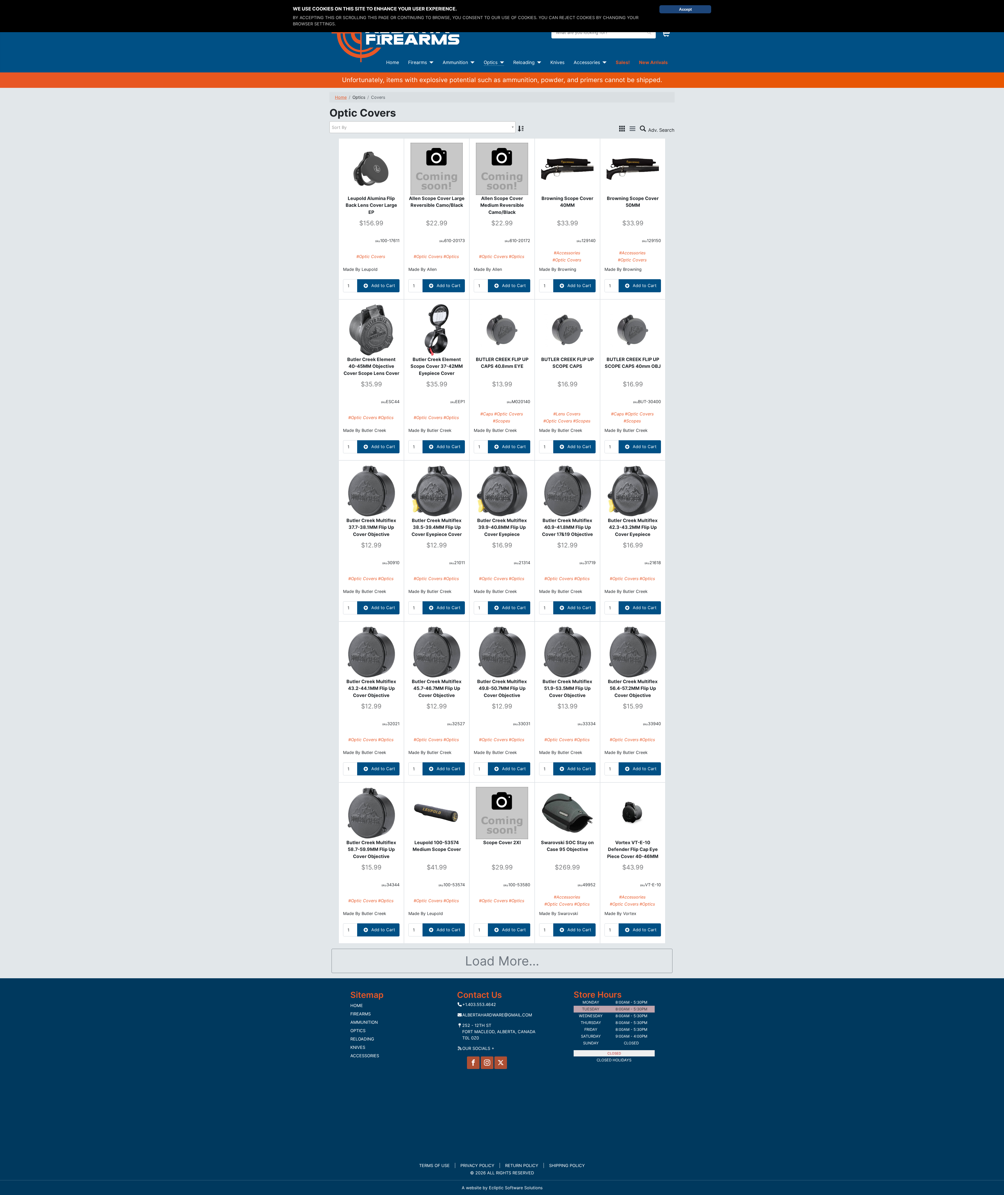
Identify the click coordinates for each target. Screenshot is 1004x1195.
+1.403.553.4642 (479, 1004)
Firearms (417, 62)
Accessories (587, 62)
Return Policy (521, 1165)
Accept (685, 9)
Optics (491, 62)
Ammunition (455, 62)
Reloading (524, 62)
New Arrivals (653, 62)
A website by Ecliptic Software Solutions (502, 1187)
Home (392, 62)
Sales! (623, 62)
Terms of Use (434, 1165)
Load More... (502, 961)
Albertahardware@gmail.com (497, 1014)
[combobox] (422, 127)
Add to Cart (382, 285)
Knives (557, 62)
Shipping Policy (567, 1165)
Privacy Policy (477, 1165)
